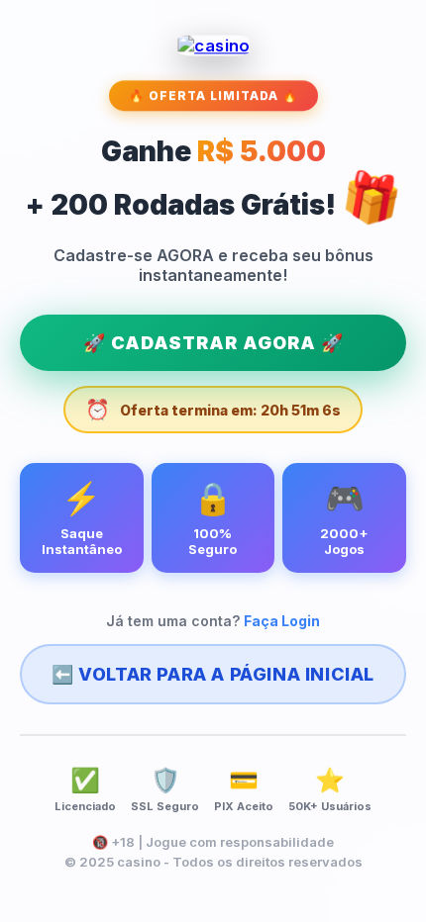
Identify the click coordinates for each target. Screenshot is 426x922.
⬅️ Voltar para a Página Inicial (213, 674)
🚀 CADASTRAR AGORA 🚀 (213, 342)
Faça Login (282, 620)
